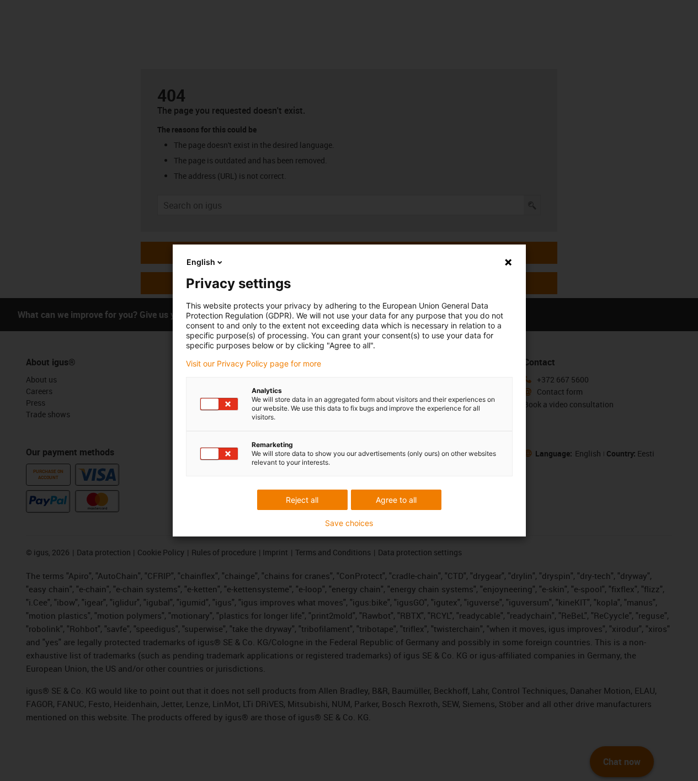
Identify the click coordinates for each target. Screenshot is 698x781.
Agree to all (396, 499)
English (201, 262)
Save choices (349, 523)
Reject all (302, 499)
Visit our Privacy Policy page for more (253, 363)
